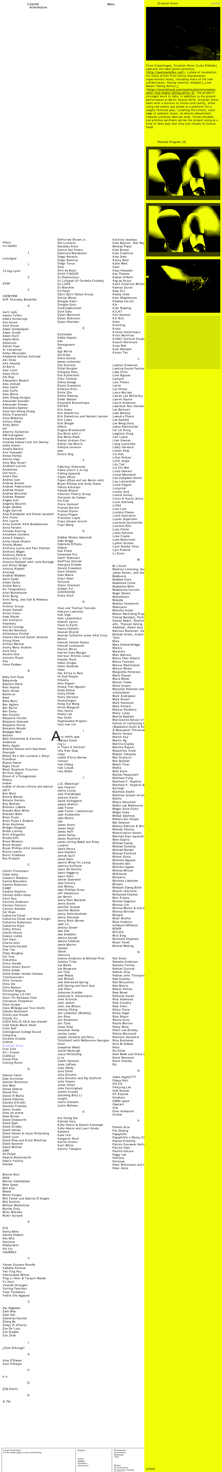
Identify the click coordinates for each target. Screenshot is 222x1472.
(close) (215, 3)
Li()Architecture (38, 5)
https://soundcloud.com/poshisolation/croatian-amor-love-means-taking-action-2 (181, 91)
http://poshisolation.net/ (165, 72)
